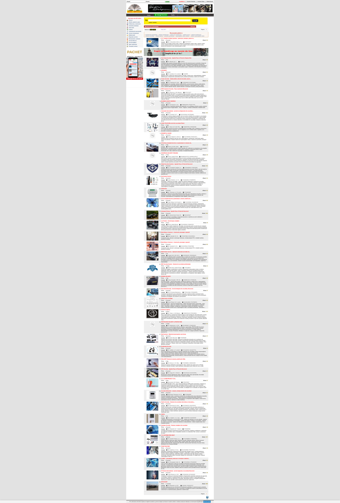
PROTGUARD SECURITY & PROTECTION (171, 322)
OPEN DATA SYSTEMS (167, 298)
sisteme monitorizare (164, 34)
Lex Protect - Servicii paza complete (170, 221)
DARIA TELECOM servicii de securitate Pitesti (172, 123)
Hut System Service (166, 176)
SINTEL (163, 414)
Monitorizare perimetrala (151, 26)
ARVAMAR (164, 70)
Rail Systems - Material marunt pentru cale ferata (173, 334)
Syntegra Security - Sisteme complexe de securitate (174, 425)
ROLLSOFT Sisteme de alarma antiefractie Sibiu (173, 359)
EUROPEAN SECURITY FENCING (169, 153)
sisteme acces (186, 34)
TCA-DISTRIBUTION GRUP (168, 435)
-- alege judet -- (163, 29)
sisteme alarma (159, 36)
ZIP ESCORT (164, 482)
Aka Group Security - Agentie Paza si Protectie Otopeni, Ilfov (176, 58)
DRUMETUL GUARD (166, 133)
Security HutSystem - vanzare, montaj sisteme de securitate (176, 391)
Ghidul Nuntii (209, 1)
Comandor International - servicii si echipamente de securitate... (177, 111)
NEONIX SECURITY (166, 276)
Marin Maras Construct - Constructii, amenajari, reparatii (175, 232)
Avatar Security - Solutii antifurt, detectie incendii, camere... (176, 79)
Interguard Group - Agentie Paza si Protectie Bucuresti (175, 211)
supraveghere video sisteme (182, 36)
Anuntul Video (200, 1)
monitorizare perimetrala (151, 34)
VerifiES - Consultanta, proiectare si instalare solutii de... (175, 458)
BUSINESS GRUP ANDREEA (168, 101)
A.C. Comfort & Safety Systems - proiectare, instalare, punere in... (177, 38)
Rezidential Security (166, 346)
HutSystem (164, 188)
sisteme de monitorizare (176, 34)
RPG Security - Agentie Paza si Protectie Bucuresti (174, 369)
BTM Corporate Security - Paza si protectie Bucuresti (174, 89)
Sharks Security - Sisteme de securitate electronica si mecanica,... (178, 402)
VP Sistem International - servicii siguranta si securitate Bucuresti (177, 471)
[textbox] (169, 20)
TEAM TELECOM (165, 446)
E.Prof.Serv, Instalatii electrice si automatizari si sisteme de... (176, 143)
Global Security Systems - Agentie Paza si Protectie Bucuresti (176, 164)
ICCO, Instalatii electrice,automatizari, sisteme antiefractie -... (176, 198)
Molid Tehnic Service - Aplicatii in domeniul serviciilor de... (175, 251)
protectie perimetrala (169, 36)
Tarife (173, 15)
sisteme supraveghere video (197, 36)
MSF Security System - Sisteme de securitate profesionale (176, 264)
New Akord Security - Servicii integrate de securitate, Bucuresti (177, 288)
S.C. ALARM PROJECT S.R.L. (168, 378)
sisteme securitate (149, 36)
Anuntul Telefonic (191, 1)
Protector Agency (165, 309)
